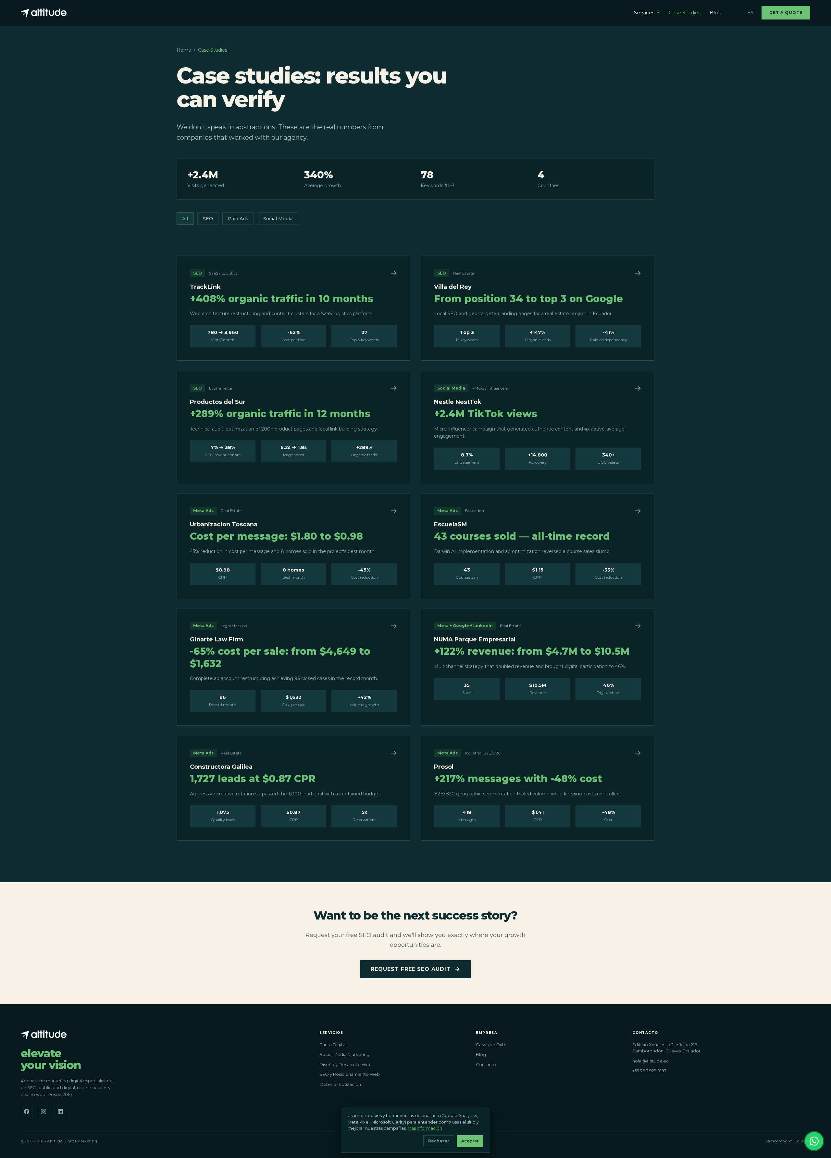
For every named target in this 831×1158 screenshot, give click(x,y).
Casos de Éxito (491, 1044)
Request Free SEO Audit (411, 969)
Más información (425, 1128)
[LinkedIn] (60, 1111)
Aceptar (470, 1141)
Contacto (486, 1064)
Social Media (277, 219)
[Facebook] (26, 1111)
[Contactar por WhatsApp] (814, 1141)
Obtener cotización (340, 1084)
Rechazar (438, 1141)
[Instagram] (43, 1111)
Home (184, 50)
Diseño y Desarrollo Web (345, 1064)
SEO (208, 219)
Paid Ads (238, 219)
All (185, 219)
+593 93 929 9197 (649, 1070)
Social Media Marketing (344, 1054)
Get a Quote (785, 12)
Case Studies (685, 12)
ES (751, 12)
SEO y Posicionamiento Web (349, 1074)
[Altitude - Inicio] (44, 1034)
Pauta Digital (332, 1044)
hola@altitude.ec (650, 1060)
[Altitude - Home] (44, 12)
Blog (716, 12)
